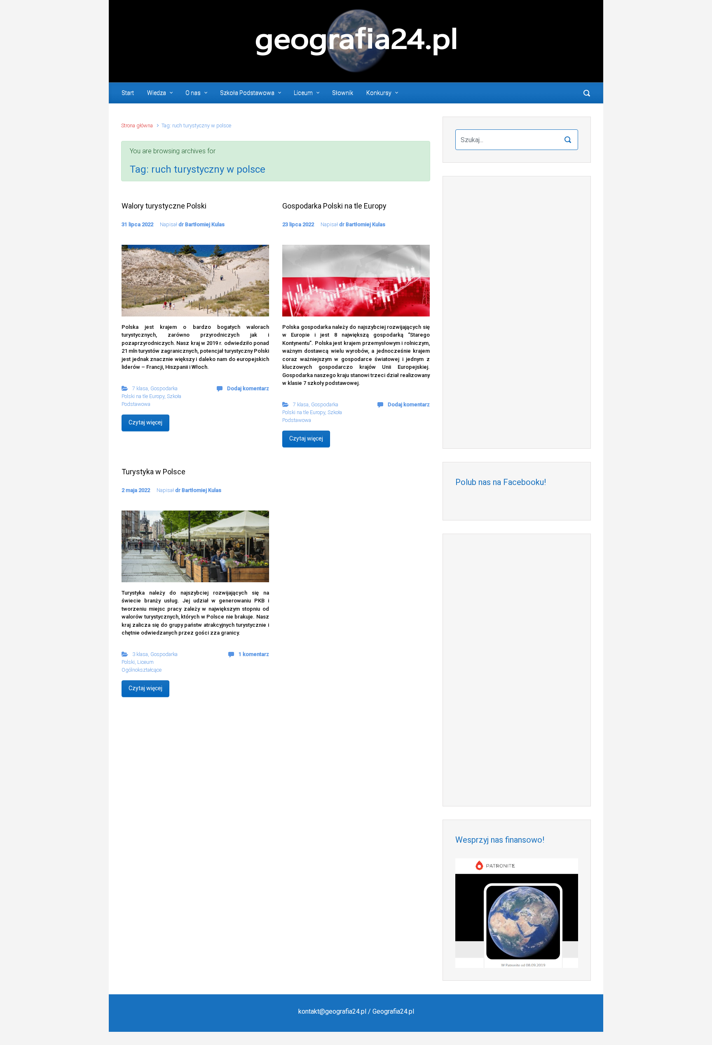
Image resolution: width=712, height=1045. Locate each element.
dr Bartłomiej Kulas (201, 224)
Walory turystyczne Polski (164, 206)
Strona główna (137, 125)
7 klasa (140, 388)
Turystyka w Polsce (153, 471)
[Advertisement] (516, 312)
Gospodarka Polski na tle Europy (334, 206)
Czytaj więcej (145, 422)
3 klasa (140, 654)
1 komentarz (254, 654)
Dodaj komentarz (248, 388)
